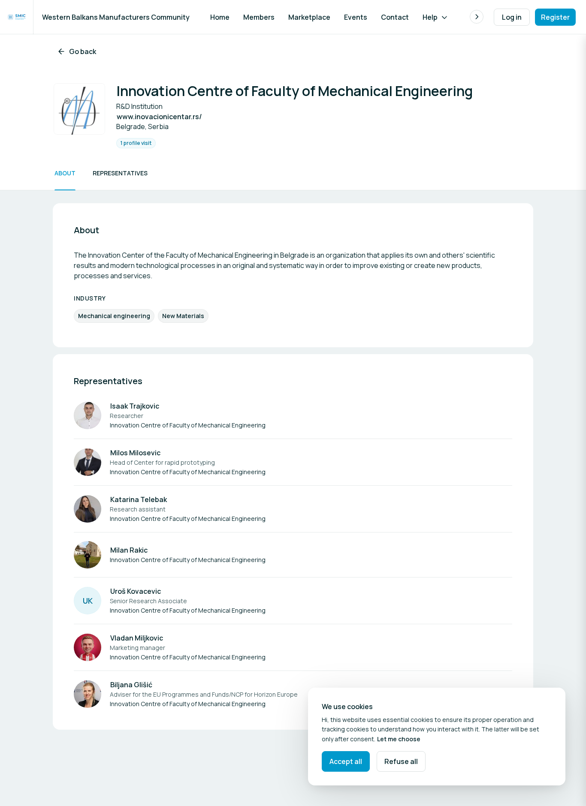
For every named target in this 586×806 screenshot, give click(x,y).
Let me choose (398, 739)
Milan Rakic (129, 550)
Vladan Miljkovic (136, 638)
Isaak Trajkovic (134, 406)
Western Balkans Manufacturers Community (116, 17)
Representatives (120, 173)
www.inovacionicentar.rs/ (159, 116)
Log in (512, 17)
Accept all (345, 761)
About (65, 173)
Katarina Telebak (138, 499)
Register (555, 17)
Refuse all (401, 761)
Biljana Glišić (131, 684)
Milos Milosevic (135, 452)
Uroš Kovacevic (135, 591)
